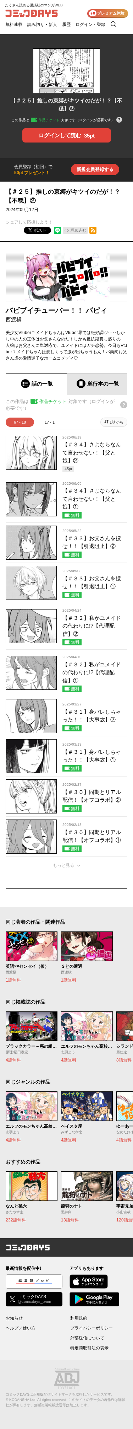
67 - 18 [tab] (20, 422)
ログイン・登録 (90, 24)
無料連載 (13, 24)
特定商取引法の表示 (89, 1347)
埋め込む (78, 230)
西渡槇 (14, 319)
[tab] (36, 384)
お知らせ (14, 1318)
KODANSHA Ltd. (23, 1400)
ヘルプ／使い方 (20, 1328)
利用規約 (78, 1318)
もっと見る (63, 865)
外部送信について (87, 1338)
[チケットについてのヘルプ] (119, 120)
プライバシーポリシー (91, 1328)
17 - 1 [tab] (50, 422)
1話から (116, 422)
